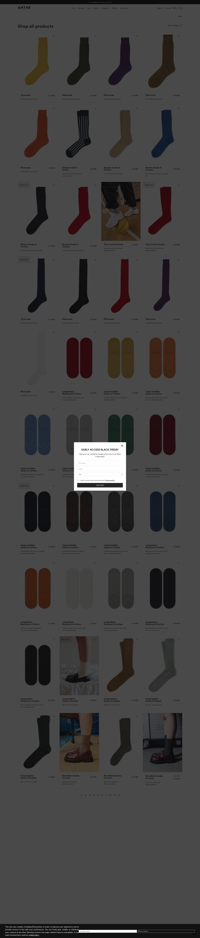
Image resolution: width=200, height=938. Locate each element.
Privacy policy (110, 480)
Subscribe (100, 485)
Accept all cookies (85, 931)
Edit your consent (143, 931)
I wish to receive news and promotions (97, 480)
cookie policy (34, 935)
